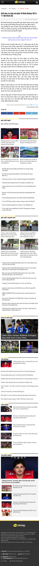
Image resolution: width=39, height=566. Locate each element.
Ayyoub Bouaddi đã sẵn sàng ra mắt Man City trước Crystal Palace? (25, 408)
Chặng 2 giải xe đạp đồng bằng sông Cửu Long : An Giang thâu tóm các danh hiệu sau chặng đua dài (19, 268)
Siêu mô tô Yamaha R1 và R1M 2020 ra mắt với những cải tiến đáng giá (19, 299)
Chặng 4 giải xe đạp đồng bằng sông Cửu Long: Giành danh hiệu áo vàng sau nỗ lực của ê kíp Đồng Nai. (29, 254)
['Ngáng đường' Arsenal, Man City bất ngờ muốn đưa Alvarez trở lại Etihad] (10, 133)
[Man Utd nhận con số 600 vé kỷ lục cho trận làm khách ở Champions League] (29, 152)
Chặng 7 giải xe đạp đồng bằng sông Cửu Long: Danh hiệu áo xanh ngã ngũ (9, 234)
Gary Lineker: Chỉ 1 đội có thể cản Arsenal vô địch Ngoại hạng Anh (19, 387)
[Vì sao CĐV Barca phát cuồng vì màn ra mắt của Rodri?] (6, 445)
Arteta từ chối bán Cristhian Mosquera (12, 391)
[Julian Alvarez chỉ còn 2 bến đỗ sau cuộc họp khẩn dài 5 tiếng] (6, 364)
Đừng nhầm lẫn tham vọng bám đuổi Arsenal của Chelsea (24, 425)
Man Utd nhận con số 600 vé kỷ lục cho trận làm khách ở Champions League (28, 161)
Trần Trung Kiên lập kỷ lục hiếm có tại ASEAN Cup (17, 205)
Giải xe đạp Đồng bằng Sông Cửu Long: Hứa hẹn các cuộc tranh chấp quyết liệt (19, 279)
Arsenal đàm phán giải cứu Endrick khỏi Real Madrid (18, 198)
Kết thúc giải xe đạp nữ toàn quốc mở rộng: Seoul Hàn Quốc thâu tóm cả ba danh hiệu (20, 304)
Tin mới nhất (6, 455)
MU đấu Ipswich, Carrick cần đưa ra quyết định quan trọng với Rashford (10, 161)
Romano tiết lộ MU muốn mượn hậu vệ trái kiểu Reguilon (18, 371)
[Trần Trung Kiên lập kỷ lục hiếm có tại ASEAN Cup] (7, 513)
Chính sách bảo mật (17, 561)
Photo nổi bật (7, 318)
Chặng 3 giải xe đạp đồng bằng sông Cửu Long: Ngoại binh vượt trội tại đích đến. (19, 263)
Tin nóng (4, 359)
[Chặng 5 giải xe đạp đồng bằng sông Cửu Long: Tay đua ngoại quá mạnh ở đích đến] (10, 244)
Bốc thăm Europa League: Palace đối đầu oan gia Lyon (17, 399)
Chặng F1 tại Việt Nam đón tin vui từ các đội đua (16, 283)
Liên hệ (5, 561)
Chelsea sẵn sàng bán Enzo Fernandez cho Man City (17, 183)
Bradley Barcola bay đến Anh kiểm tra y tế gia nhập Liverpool (17, 169)
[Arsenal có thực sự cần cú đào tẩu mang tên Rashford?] (6, 436)
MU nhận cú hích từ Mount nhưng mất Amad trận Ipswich (18, 395)
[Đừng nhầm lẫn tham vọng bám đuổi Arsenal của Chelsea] (6, 427)
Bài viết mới (6, 120)
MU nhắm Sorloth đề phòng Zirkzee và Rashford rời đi (28, 141)
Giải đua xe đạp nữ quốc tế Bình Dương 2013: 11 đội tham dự (19, 14)
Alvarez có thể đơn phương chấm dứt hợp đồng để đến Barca (18, 193)
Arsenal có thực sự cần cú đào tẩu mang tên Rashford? (18, 179)
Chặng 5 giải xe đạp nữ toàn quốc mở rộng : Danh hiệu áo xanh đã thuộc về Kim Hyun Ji (19, 309)
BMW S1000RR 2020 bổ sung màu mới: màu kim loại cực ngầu (19, 294)
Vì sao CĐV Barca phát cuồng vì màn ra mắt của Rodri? (18, 201)
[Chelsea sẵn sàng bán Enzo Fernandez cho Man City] (7, 496)
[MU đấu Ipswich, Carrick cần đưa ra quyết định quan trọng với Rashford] (10, 152)
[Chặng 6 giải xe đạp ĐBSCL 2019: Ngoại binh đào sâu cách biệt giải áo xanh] (29, 225)
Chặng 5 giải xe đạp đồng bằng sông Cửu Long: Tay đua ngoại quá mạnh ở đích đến (10, 253)
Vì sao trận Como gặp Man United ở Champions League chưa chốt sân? (18, 209)
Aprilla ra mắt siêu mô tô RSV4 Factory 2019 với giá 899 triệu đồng (18, 288)
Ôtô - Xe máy (12, 8)
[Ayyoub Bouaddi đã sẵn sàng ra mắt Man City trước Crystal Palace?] (6, 409)
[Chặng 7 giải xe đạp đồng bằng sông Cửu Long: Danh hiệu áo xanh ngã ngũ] (10, 225)
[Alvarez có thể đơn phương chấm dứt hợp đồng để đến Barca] (6, 418)
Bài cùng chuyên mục (9, 124)
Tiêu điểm (4, 405)
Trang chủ (4, 8)
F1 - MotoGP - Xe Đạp (23, 8)
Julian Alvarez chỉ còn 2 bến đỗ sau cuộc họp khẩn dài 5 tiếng (19, 187)
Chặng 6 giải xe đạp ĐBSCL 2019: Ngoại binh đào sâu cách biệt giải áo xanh (28, 234)
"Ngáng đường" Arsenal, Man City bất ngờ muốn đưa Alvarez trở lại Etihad (9, 142)
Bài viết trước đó (8, 218)
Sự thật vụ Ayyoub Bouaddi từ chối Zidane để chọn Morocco (17, 174)
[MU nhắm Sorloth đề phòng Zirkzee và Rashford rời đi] (29, 133)
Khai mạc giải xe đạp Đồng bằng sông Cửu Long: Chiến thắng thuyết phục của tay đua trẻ (18, 273)
